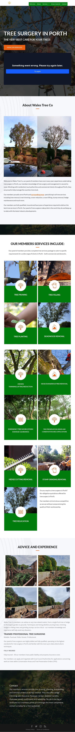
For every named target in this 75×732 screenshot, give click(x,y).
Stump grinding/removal (54, 479)
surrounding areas (37, 195)
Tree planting (21, 336)
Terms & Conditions (43, 729)
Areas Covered (55, 4)
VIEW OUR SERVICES (14, 47)
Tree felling (54, 295)
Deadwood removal (54, 336)
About (39, 4)
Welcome (32, 4)
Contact (64, 4)
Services (45, 4)
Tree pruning (20, 295)
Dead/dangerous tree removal (54, 384)
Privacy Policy (30, 729)
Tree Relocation (21, 521)
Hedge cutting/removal (20, 479)
